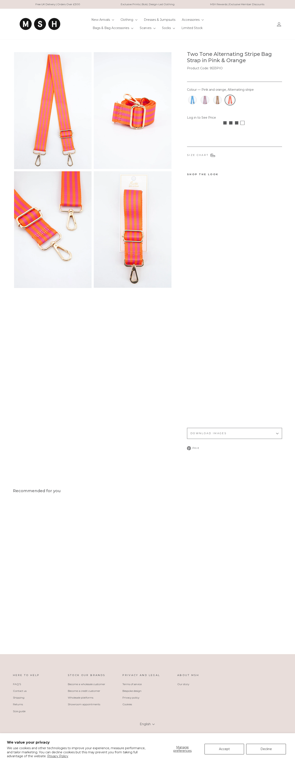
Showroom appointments (84, 704)
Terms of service (132, 684)
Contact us (20, 690)
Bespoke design (131, 690)
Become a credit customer (84, 690)
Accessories (191, 20)
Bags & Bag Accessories (111, 28)
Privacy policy (130, 697)
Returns (18, 704)
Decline (266, 749)
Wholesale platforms (80, 697)
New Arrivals (101, 20)
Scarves (146, 28)
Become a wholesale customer (86, 684)
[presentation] (200, 412)
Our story (183, 684)
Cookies (127, 704)
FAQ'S (17, 684)
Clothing (127, 20)
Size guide (19, 711)
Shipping (18, 697)
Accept (224, 749)
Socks (167, 28)
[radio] (192, 100)
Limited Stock (192, 28)
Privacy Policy (57, 756)
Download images (208, 433)
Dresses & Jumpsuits (159, 20)
